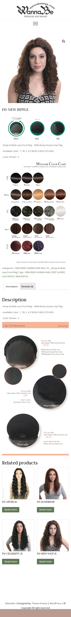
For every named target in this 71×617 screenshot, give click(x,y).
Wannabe (10, 603)
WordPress (55, 603)
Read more (10, 509)
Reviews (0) (27, 286)
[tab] (11, 286)
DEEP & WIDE (58, 272)
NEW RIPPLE (22, 276)
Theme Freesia (39, 603)
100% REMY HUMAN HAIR (37, 272)
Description (12, 286)
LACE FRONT (8, 276)
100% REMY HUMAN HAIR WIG (29, 268)
